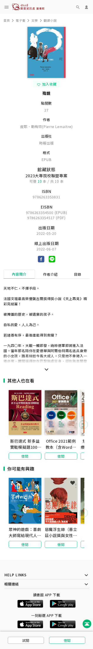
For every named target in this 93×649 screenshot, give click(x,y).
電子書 (20, 20)
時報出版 (46, 143)
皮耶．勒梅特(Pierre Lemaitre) (46, 126)
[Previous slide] (9, 424)
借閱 (67, 640)
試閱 (26, 640)
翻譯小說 (50, 20)
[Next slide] (83, 424)
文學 (34, 20)
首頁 (6, 20)
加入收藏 (49, 84)
